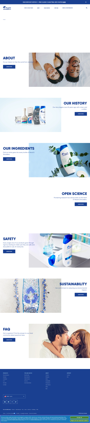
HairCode (29, 409)
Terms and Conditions (33, 413)
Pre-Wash (4, 382)
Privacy (4, 413)
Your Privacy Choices (9, 413)
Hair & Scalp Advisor (27, 382)
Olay (23, 409)
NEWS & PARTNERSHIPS (67, 7)
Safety (47, 386)
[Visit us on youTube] (8, 402)
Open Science (48, 384)
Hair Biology (34, 409)
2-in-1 (4, 380)
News (46, 388)
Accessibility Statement (24, 413)
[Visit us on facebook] (12, 402)
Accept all (79, 417)
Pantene (13, 409)
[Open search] (86, 8)
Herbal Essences (18, 409)
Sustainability (48, 380)
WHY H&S (56, 8)
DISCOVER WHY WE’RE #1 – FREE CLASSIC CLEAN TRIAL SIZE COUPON (44, 2)
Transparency (48, 382)
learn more (9, 66)
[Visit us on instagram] (5, 402)
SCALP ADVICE (47, 8)
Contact (68, 375)
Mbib (37, 409)
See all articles (26, 375)
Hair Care (26, 380)
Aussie (25, 409)
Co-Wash (4, 384)
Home (4, 19)
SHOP (38, 8)
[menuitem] (28, 8)
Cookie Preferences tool (35, 419)
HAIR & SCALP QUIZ (28, 7)
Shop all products (6, 375)
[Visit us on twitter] (16, 402)
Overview (47, 375)
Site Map (17, 413)
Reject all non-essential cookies (79, 420)
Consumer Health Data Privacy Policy (15, 419)
